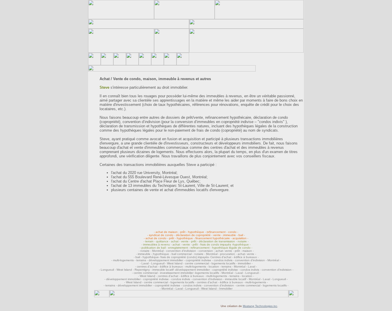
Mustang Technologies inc (260, 306)
